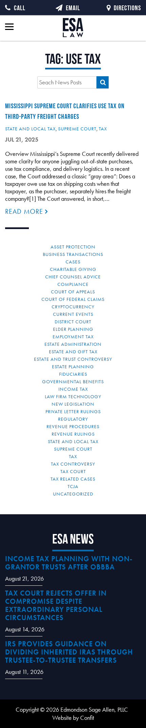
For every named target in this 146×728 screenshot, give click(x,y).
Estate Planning (73, 366)
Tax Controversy (73, 464)
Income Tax (73, 389)
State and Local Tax (30, 129)
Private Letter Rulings (73, 411)
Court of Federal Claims (73, 299)
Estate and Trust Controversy (73, 359)
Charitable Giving (73, 269)
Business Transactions (73, 254)
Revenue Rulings (73, 434)
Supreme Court (77, 129)
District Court (73, 322)
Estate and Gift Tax (73, 352)
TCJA (73, 486)
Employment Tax (73, 337)
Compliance (73, 284)
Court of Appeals (73, 292)
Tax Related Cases (73, 479)
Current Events (73, 314)
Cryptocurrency (73, 307)
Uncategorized (73, 494)
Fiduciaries (73, 374)
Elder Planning (73, 329)
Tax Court (73, 471)
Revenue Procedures (73, 426)
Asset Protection (73, 247)
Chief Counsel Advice (73, 277)
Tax (103, 129)
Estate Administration (73, 344)
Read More (25, 211)
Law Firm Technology (73, 396)
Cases (73, 262)
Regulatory (73, 419)
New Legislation (73, 404)
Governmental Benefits (73, 381)
